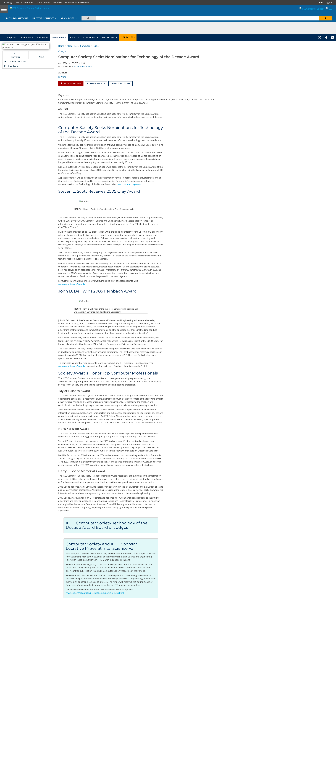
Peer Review (108, 37)
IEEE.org (8, 2)
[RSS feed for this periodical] (332, 37)
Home (61, 45)
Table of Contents (17, 61)
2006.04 (96, 45)
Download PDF (72, 83)
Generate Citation (120, 83)
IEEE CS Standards (24, 2)
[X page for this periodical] (319, 37)
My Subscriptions (17, 18)
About (73, 37)
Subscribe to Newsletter (77, 2)
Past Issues (42, 37)
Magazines (72, 45)
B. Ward (62, 76)
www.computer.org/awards (130, 184)
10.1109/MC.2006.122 (84, 66)
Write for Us (89, 37)
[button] (320, 2)
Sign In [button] (329, 2)
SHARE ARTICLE (97, 83)
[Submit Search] (325, 18)
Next (41, 56)
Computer (11, 37)
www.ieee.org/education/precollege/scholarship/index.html (95, 592)
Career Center (43, 2)
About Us (57, 2)
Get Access (128, 37)
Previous (15, 56)
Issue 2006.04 (59, 37)
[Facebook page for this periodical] (326, 37)
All (88, 18)
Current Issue (26, 37)
